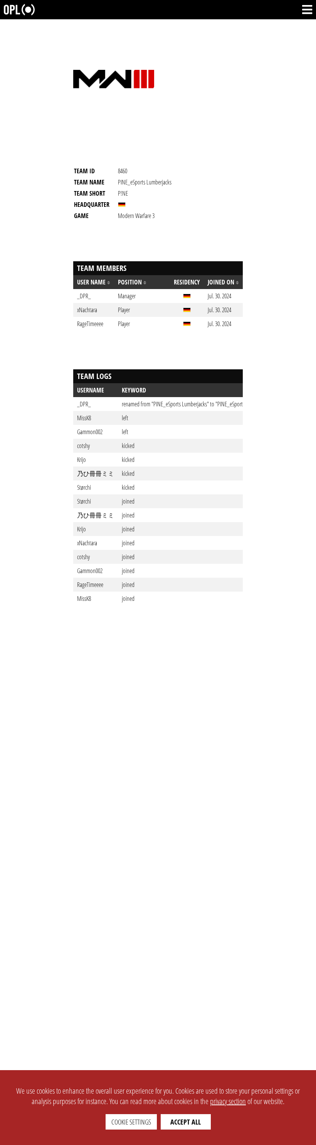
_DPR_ (84, 404)
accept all (185, 1121)
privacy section (228, 1101)
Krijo (81, 459)
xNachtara (87, 543)
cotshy (83, 445)
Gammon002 (90, 432)
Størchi (84, 487)
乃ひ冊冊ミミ (95, 473)
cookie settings (131, 1121)
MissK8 (84, 418)
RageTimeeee (90, 584)
